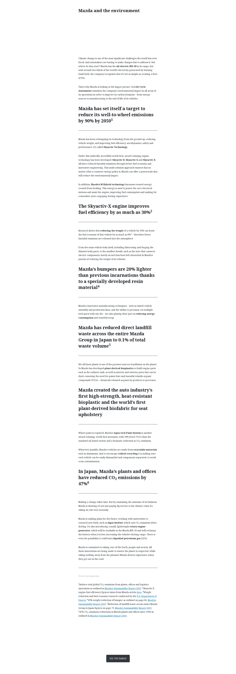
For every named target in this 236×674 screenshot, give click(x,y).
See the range (118, 658)
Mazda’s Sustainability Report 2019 (123, 588)
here (139, 592)
